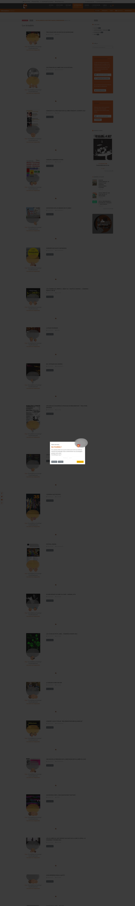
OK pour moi (80, 461)
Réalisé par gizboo (67, 457)
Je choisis (61, 461)
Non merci (54, 461)
